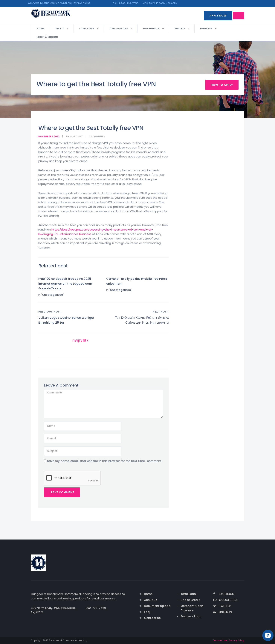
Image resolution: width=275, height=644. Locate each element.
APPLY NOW (218, 15)
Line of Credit (190, 600)
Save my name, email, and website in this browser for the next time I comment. (104, 461)
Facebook (226, 594)
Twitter (225, 606)
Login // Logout (48, 37)
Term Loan (188, 594)
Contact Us (152, 618)
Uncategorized (52, 295)
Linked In (225, 612)
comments (98, 136)
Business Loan (191, 616)
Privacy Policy (236, 640)
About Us (150, 600)
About (60, 28)
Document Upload (157, 606)
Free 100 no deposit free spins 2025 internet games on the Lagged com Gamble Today (65, 283)
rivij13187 (76, 136)
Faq (147, 612)
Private (180, 28)
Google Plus (228, 600)
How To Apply (222, 85)
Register (206, 28)
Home (40, 28)
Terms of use (220, 640)
